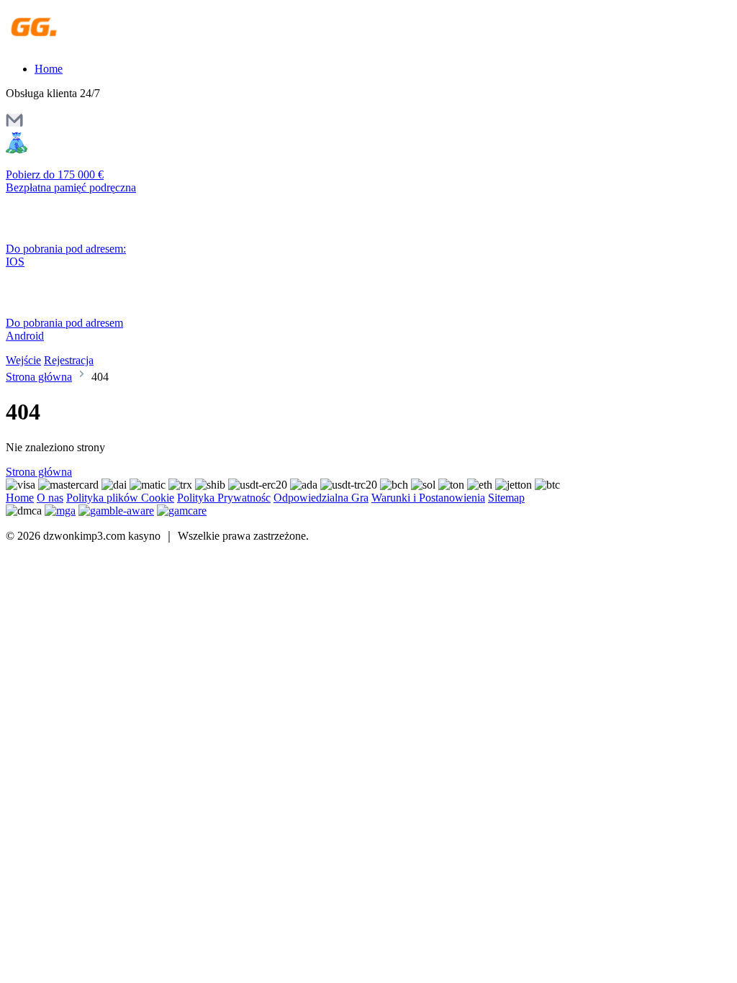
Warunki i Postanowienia (428, 497)
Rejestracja (69, 360)
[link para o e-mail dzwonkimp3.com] (14, 125)
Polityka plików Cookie (120, 497)
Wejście (23, 360)
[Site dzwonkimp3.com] (68, 44)
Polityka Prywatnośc (224, 497)
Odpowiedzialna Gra (320, 497)
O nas (50, 497)
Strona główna (39, 377)
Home (49, 69)
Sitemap (506, 497)
